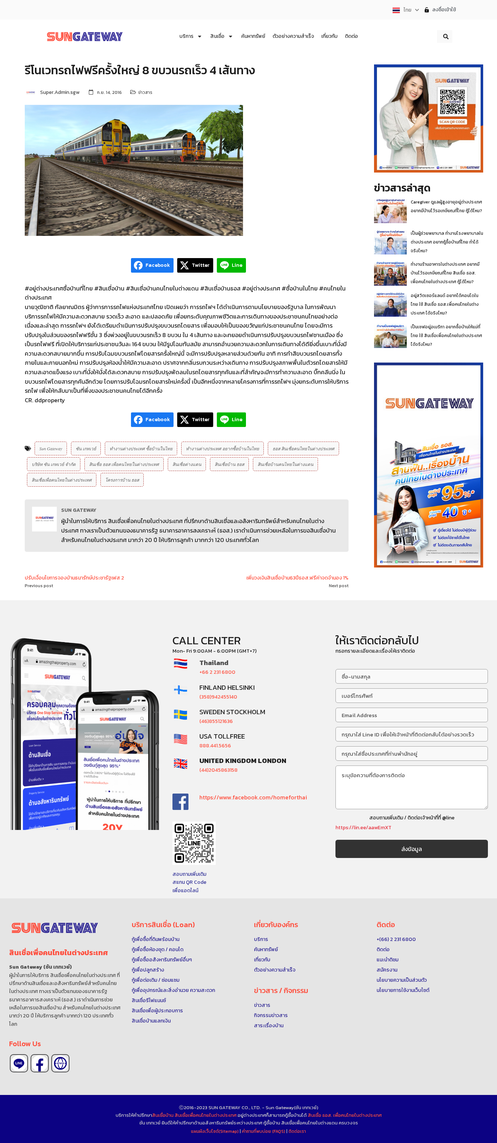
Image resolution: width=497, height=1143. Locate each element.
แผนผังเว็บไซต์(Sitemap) (215, 1131)
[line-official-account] (19, 1063)
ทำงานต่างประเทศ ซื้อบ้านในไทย (141, 448)
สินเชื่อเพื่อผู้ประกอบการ (157, 1011)
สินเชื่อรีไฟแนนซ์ (149, 1000)
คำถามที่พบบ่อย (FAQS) (264, 1131)
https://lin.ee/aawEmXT (363, 827)
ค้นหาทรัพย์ (266, 949)
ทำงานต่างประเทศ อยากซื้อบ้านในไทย (222, 448)
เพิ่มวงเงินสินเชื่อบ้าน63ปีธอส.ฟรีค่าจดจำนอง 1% (297, 578)
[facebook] (39, 1063)
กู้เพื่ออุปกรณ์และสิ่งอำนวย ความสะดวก (173, 990)
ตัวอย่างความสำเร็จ (274, 970)
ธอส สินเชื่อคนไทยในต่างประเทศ (303, 448)
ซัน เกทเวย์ (86, 448)
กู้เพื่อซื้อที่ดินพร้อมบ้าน (155, 939)
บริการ (261, 939)
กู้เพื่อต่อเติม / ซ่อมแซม (155, 980)
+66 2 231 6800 (217, 672)
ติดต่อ (383, 949)
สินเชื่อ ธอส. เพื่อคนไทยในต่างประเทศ (345, 1115)
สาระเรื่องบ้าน (268, 1025)
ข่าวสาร (145, 92)
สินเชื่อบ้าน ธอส (229, 464)
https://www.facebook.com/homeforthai (253, 797)
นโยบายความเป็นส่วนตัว (402, 980)
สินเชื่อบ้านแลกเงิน (151, 1021)
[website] (60, 1063)
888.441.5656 (215, 746)
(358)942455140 (218, 697)
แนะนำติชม (387, 960)
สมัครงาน (387, 970)
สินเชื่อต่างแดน (186, 464)
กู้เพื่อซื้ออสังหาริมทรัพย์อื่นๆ (162, 960)
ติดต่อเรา (297, 1131)
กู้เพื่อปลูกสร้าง (148, 970)
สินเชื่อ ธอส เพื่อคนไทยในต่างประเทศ (124, 464)
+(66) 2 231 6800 (396, 939)
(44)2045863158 (218, 770)
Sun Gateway (50, 448)
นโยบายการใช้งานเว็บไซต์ (403, 990)
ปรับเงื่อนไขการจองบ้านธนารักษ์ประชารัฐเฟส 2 (74, 578)
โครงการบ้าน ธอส (122, 480)
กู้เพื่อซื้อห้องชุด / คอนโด (157, 949)
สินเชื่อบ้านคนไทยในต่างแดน (285, 464)
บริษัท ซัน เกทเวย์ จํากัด (54, 464)
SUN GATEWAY (78, 510)
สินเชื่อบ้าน (163, 1115)
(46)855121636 (216, 721)
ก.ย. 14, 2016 (109, 92)
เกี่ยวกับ (262, 960)
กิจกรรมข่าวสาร (271, 1015)
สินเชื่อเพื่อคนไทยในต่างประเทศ (62, 480)
